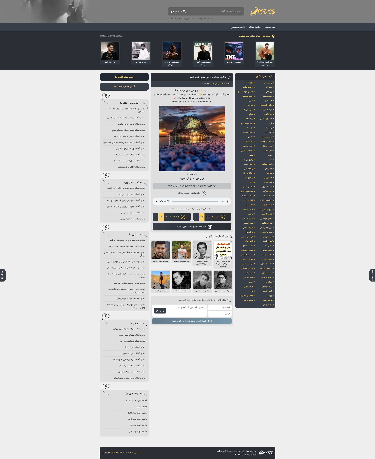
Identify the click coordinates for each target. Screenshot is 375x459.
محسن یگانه (267, 254)
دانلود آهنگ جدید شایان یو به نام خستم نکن (125, 206)
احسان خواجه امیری (245, 91)
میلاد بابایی (248, 286)
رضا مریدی (268, 177)
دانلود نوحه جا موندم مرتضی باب (131, 298)
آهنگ (200, 94)
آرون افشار (249, 82)
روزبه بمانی (268, 182)
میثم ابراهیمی (266, 286)
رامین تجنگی (267, 164)
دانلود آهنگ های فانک (137, 413)
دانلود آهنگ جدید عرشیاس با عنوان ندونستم (126, 200)
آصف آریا (269, 87)
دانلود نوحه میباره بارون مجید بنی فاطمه (127, 240)
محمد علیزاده (266, 259)
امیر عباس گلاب (247, 109)
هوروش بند (267, 300)
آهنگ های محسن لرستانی (136, 400)
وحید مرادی (248, 300)
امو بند (250, 105)
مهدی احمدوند (266, 277)
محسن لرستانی (247, 250)
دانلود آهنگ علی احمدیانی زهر (132, 341)
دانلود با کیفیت (209, 217)
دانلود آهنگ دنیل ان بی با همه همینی (129, 160)
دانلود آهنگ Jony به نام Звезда (131, 167)
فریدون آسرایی (247, 236)
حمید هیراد (268, 150)
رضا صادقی (248, 168)
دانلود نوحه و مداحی (138, 425)
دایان (270, 155)
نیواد (270, 295)
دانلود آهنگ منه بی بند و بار (133, 212)
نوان (251, 291)
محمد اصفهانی (247, 254)
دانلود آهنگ (255, 27)
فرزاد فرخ (249, 232)
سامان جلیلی (248, 186)
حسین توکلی (248, 141)
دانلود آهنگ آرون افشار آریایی (132, 219)
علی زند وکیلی (266, 223)
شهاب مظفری (248, 209)
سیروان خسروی (247, 191)
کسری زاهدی (267, 241)
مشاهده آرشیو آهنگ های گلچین (191, 226)
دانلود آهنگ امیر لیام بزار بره (133, 347)
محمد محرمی (247, 259)
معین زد (249, 273)
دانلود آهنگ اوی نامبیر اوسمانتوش (130, 148)
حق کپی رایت (135, 452)
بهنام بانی (268, 127)
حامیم (250, 137)
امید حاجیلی (267, 109)
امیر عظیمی (268, 114)
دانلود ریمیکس (238, 27)
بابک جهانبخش (266, 118)
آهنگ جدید (142, 406)
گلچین (202, 185)
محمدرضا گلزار (266, 263)
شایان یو (249, 205)
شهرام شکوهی (266, 214)
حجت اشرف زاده (266, 141)
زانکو (251, 182)
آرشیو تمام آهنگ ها (124, 77)
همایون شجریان (246, 295)
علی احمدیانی (247, 218)
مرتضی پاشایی (247, 263)
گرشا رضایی (248, 241)
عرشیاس (250, 214)
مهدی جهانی (248, 277)
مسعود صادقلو (247, 268)
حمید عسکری (247, 146)
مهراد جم (268, 282)
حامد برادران (248, 132)
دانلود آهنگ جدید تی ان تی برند (131, 194)
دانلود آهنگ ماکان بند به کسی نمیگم (129, 378)
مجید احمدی (247, 245)
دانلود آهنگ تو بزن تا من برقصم (131, 124)
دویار (251, 155)
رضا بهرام (268, 168)
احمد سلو (268, 100)
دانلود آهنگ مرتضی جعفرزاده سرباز (130, 154)
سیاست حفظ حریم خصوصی (115, 452)
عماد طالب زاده (266, 232)
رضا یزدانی (249, 177)
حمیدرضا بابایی (247, 150)
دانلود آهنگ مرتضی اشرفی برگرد (131, 365)
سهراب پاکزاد (267, 191)
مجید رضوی (267, 250)
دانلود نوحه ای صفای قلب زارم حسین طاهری (126, 267)
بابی (270, 123)
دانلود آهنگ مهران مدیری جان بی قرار (129, 328)
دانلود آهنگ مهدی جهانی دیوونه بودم (128, 130)
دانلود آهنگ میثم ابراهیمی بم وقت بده (129, 359)
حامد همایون (267, 137)
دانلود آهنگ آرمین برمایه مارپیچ (131, 371)
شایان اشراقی (267, 205)
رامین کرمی (248, 164)
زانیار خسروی (267, 186)
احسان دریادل (267, 96)
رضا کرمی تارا (248, 173)
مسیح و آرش (267, 273)
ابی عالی (269, 91)
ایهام (251, 114)
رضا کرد (269, 173)
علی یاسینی (248, 223)
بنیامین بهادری (247, 123)
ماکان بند (268, 245)
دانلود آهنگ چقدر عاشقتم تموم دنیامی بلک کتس (124, 142)
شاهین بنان (248, 200)
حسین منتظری (266, 146)
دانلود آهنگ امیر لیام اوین (134, 353)
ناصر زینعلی (267, 291)
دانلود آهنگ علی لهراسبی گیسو (132, 335)
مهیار (251, 282)
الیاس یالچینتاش (266, 105)
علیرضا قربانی (248, 227)
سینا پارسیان (267, 195)
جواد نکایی (268, 132)
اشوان (250, 100)
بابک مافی (249, 118)
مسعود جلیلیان (266, 268)
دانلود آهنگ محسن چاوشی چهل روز (129, 136)
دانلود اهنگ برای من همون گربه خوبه (208, 77)
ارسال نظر (160, 310)
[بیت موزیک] (262, 11)
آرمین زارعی (268, 82)
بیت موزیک (270, 27)
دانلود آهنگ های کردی (137, 419)
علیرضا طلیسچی (266, 227)
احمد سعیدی (247, 96)
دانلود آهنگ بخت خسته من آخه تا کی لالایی (126, 117)
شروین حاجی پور (265, 209)
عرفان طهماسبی (266, 218)
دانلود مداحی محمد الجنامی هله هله (129, 283)
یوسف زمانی (267, 304)
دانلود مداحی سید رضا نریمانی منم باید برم (127, 246)
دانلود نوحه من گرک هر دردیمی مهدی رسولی (126, 261)
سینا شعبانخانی (266, 200)
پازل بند (250, 127)
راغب (270, 159)
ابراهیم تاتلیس (247, 87)
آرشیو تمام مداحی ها (124, 87)
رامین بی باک (248, 159)
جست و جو (176, 11)
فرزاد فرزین (267, 236)
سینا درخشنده (247, 195)
